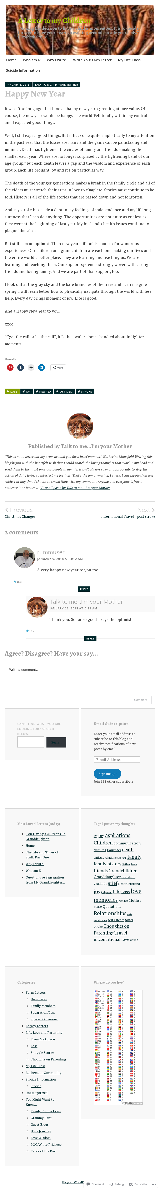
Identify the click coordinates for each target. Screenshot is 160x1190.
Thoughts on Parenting (48, 1059)
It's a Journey (41, 1131)
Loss (14, 391)
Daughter (114, 850)
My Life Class (129, 59)
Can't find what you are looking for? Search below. (39, 729)
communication (127, 842)
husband (134, 884)
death (128, 849)
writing (134, 940)
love (136, 891)
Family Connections (46, 1111)
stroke (86, 391)
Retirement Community (43, 1072)
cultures (100, 850)
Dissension (39, 999)
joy (28, 391)
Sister (129, 920)
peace (98, 907)
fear (134, 864)
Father (126, 864)
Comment (140, 700)
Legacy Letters (37, 1025)
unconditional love (111, 939)
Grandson (128, 877)
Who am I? (32, 59)
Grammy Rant (41, 1117)
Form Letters (36, 992)
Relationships (110, 913)
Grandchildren (123, 870)
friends (101, 870)
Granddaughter (107, 876)
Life (116, 891)
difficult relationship (107, 857)
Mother (135, 900)
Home (11, 59)
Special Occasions (44, 1019)
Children (103, 842)
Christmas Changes (20, 512)
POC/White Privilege (46, 1144)
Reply (84, 589)
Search (56, 742)
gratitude (100, 883)
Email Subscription (111, 723)
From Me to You (43, 1039)
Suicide (36, 1086)
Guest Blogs (40, 1124)
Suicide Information (23, 70)
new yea (45, 391)
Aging (99, 835)
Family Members (43, 1005)
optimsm (66, 391)
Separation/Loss (43, 1012)
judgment (106, 892)
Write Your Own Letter (92, 59)
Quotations (112, 906)
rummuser (51, 552)
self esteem (116, 920)
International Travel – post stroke (128, 512)
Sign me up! (107, 773)
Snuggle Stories (42, 1052)
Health (123, 884)
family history (107, 864)
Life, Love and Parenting (44, 1032)
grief (112, 883)
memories (106, 899)
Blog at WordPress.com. (80, 1182)
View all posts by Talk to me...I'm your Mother (75, 487)
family (134, 856)
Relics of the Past (44, 1151)
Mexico (123, 901)
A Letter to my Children (54, 20)
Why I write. (57, 59)
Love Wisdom (41, 1137)
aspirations (117, 835)
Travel (120, 933)
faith (124, 857)
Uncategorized (37, 1092)
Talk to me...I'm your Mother (56, 84)
